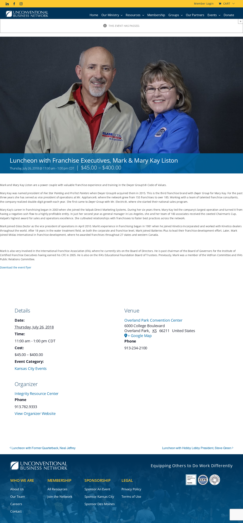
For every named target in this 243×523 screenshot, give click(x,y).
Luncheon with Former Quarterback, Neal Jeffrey (44, 448)
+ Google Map (140, 335)
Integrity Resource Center (37, 393)
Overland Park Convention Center (153, 320)
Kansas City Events (31, 368)
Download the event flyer (15, 267)
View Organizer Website (35, 413)
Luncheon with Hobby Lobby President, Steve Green (196, 448)
